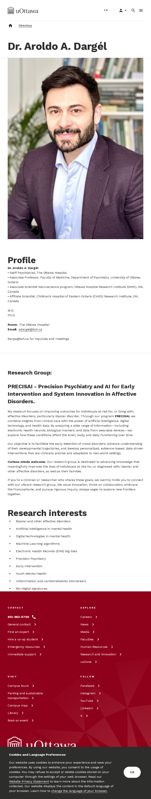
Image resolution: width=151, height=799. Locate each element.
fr (106, 10)
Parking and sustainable (25, 695)
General (19, 624)
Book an (18, 720)
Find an (18, 632)
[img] (23, 10)
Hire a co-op (23, 639)
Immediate (22, 654)
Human (94, 647)
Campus (18, 686)
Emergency (24, 647)
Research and (98, 654)
